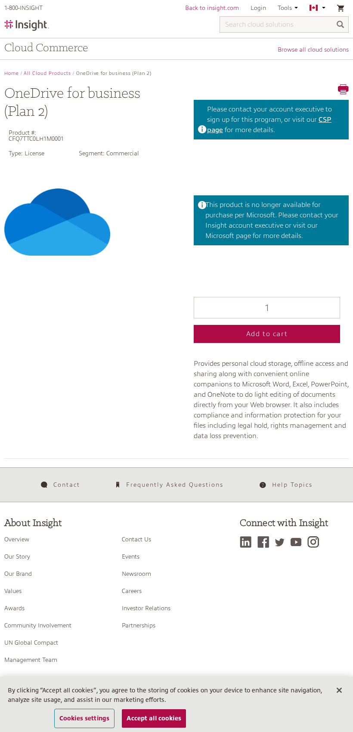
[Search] (340, 25)
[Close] (339, 690)
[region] (176, 704)
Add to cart (267, 334)
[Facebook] (265, 542)
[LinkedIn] (248, 542)
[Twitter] (282, 542)
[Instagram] (315, 542)
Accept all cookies (154, 718)
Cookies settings (84, 718)
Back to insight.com (212, 7)
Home (11, 73)
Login (258, 7)
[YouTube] (298, 542)
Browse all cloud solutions (313, 49)
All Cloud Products (47, 73)
